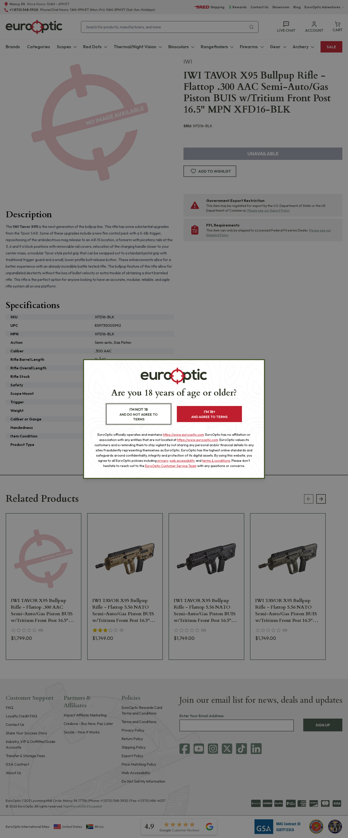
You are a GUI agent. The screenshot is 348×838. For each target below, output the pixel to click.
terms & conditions (216, 460)
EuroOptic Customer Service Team (170, 466)
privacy (162, 460)
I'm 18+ (209, 414)
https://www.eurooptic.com (183, 434)
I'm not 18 (139, 414)
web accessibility (182, 460)
